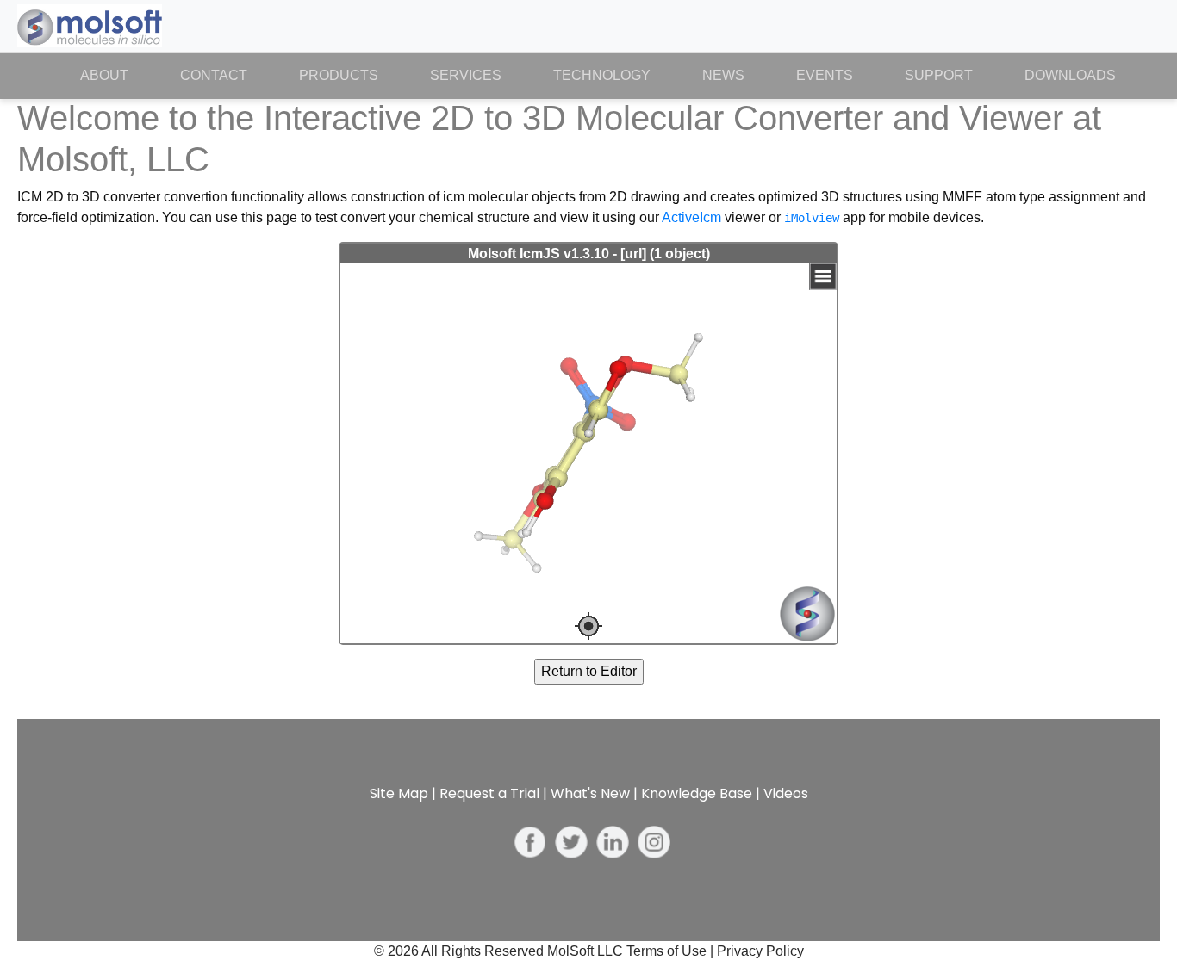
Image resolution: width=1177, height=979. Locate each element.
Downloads (1070, 75)
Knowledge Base (696, 793)
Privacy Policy (760, 951)
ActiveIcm (691, 217)
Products (338, 75)
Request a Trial (489, 793)
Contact (213, 75)
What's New (590, 793)
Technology (602, 75)
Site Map (399, 793)
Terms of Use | (671, 951)
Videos (785, 793)
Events (824, 75)
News (723, 75)
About (117, 75)
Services (465, 75)
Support (939, 75)
